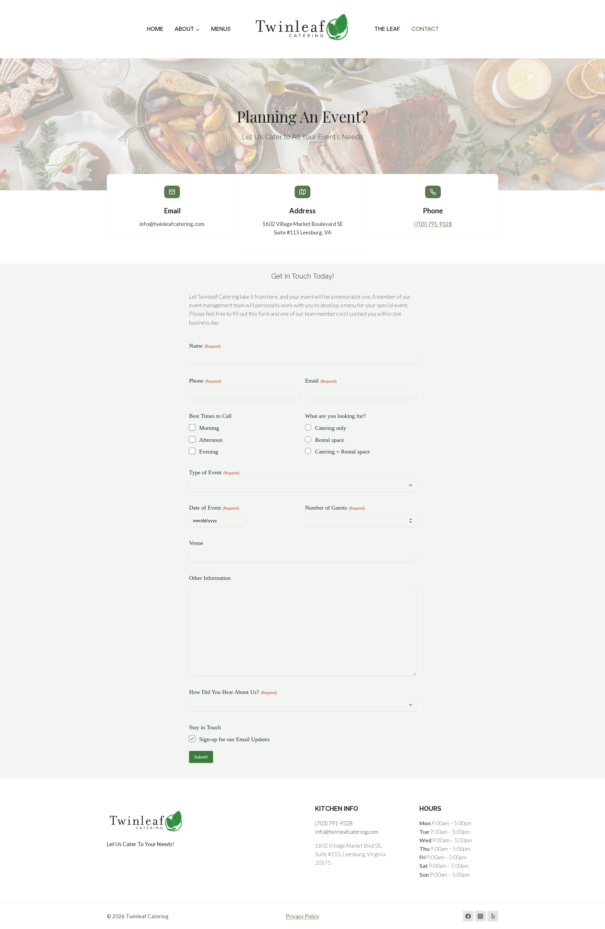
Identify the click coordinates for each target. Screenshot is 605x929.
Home (155, 29)
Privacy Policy (302, 916)
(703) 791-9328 (433, 224)
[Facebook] (468, 916)
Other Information (210, 578)
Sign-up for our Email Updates (234, 739)
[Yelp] (492, 916)
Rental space (329, 440)
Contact (425, 29)
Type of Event (214, 472)
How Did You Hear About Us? (233, 692)
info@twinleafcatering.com (346, 831)
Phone (205, 381)
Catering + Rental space (342, 451)
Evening (208, 451)
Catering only (330, 428)
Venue (196, 543)
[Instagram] (480, 916)
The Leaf (387, 29)
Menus (221, 29)
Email (321, 381)
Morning (209, 428)
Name (205, 346)
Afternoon (210, 440)
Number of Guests (335, 508)
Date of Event (214, 508)
